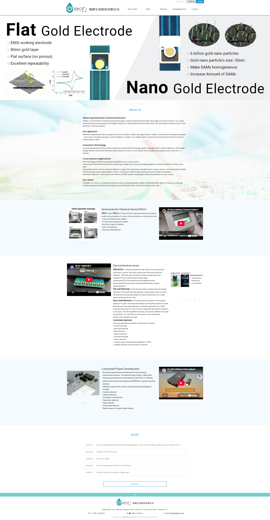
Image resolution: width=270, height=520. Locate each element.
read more (135, 484)
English (200, 2)
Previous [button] (65, 223)
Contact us (182, 2)
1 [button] (125, 104)
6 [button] (141, 104)
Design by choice (153, 517)
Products (163, 9)
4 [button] (135, 104)
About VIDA (132, 9)
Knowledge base (179, 9)
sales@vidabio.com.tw (177, 513)
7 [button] (144, 104)
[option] (135, 58)
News (148, 9)
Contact (195, 9)
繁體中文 (191, 2)
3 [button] (132, 104)
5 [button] (138, 104)
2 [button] (129, 104)
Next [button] (101, 223)
